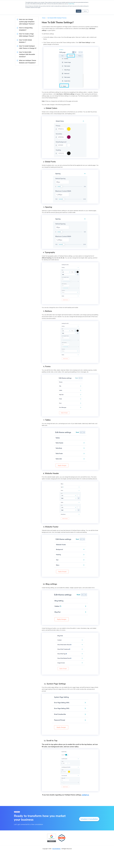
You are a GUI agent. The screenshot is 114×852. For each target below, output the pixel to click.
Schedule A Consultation (89, 819)
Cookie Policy (71, 3)
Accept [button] (78, 11)
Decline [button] (85, 11)
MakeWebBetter (56, 848)
